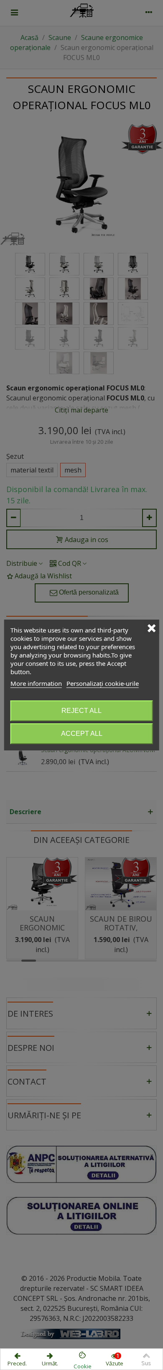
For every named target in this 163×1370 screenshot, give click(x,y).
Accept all (81, 733)
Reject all (81, 710)
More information (36, 683)
